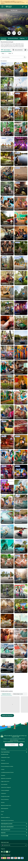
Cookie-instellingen (5, 790)
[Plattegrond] (19, 33)
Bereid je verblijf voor (5, 817)
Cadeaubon (3, 793)
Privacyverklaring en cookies (7, 766)
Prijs (3, 53)
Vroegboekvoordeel (5, 796)
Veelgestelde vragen (5, 757)
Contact (2, 769)
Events (2, 811)
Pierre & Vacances (5, 799)
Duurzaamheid (4, 784)
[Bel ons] (23, 6)
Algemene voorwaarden (6, 778)
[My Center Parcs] (26, 6)
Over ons (3, 760)
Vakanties (3, 832)
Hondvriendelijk (4, 835)
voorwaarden (10, 741)
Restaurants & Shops (13, 38)
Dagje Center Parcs (5, 781)
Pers (2, 814)
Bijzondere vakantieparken (7, 826)
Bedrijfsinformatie (4, 754)
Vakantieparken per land (6, 823)
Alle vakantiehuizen (5, 829)
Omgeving (22, 38)
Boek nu (2, 3)
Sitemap (2, 802)
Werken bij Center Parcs (6, 805)
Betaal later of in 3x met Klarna (7, 820)
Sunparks (3, 775)
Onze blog (3, 749)
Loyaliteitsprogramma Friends (7, 772)
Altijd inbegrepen (4, 808)
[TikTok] (9, 852)
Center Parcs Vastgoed (6, 787)
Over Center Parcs (5, 752)
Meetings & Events (5, 763)
